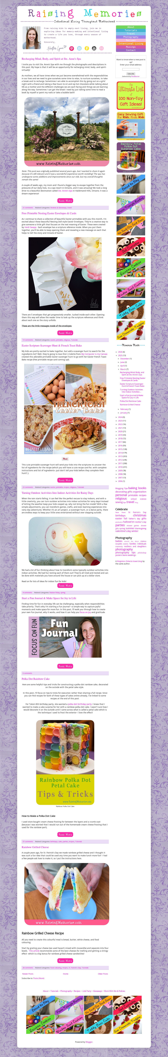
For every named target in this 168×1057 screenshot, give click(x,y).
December (125, 358)
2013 (120, 456)
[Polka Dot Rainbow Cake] (65, 833)
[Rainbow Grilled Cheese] (65, 959)
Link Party (86, 991)
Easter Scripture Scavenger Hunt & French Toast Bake (52, 345)
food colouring (55, 968)
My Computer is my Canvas (94, 354)
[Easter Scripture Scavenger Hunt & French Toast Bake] (65, 478)
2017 (120, 442)
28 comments (28, 968)
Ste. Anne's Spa (65, 190)
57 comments (28, 841)
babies (118, 541)
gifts (130, 491)
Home (65, 974)
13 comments (28, 340)
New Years (120, 512)
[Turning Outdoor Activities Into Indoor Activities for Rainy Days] (65, 584)
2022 (120, 424)
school (133, 499)
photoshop (142, 553)
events (125, 544)
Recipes (131, 40)
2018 (120, 438)
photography (124, 549)
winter (135, 531)
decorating (121, 491)
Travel (131, 33)
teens (125, 555)
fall (125, 518)
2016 (120, 445)
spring (63, 592)
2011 (120, 463)
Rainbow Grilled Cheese (35, 847)
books (142, 488)
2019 (120, 435)
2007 (120, 477)
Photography (130, 37)
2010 (120, 467)
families (132, 543)
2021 (120, 428)
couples (118, 543)
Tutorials (74, 340)
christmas (139, 515)
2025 (120, 355)
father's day (134, 518)
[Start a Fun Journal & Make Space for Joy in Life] (65, 664)
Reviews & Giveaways (58, 208)
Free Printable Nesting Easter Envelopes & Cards (49, 213)
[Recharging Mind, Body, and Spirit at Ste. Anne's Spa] (65, 199)
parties (65, 841)
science (143, 499)
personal (121, 495)
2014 (120, 453)
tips (124, 502)
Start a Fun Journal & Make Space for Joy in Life (49, 598)
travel (69, 208)
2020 (120, 431)
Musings (131, 47)
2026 (120, 352)
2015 (120, 449)
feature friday (54, 592)
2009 (120, 470)
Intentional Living (131, 43)
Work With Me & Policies (114, 991)
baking (132, 488)
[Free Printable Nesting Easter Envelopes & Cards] (65, 331)
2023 (120, 420)
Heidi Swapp (30, 227)
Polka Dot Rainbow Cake (36, 679)
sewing (119, 502)
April (122, 365)
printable (59, 340)
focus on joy (85, 612)
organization (139, 491)
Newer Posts (27, 974)
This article (34, 950)
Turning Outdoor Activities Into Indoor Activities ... (131, 390)
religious (67, 340)
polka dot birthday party (80, 704)
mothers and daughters (135, 546)
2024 (120, 417)
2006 (120, 481)
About (130, 27)
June (122, 362)
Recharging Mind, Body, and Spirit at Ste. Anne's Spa (51, 58)
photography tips (125, 552)
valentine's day (123, 531)
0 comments (27, 673)
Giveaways (97, 991)
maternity (119, 546)
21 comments (28, 208)
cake (60, 841)
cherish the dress (131, 541)
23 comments (28, 487)
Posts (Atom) (38, 978)
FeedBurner (135, 76)
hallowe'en (128, 521)
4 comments (27, 592)
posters (118, 555)
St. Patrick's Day (75, 968)
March (123, 369)
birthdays (53, 841)
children (143, 541)
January (123, 412)
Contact (131, 50)
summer (130, 528)
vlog (136, 502)
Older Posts (103, 974)
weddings (132, 555)
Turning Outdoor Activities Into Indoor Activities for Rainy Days (57, 493)
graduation (119, 522)
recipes (66, 487)
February (124, 409)
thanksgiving (140, 528)
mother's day (140, 522)
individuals (141, 543)
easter (52, 340)
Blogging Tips (121, 488)
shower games (133, 525)
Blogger (89, 1042)
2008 (120, 474)
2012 (120, 460)
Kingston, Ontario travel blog (129, 561)
